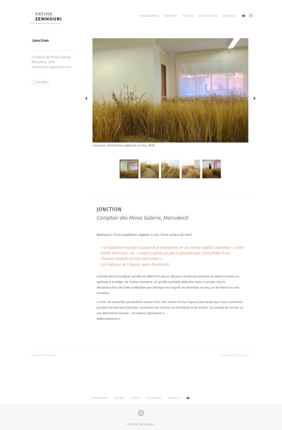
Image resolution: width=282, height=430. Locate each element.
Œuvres (119, 398)
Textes (135, 398)
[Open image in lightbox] (170, 97)
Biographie (99, 398)
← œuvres (40, 82)
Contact (174, 398)
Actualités (154, 398)
